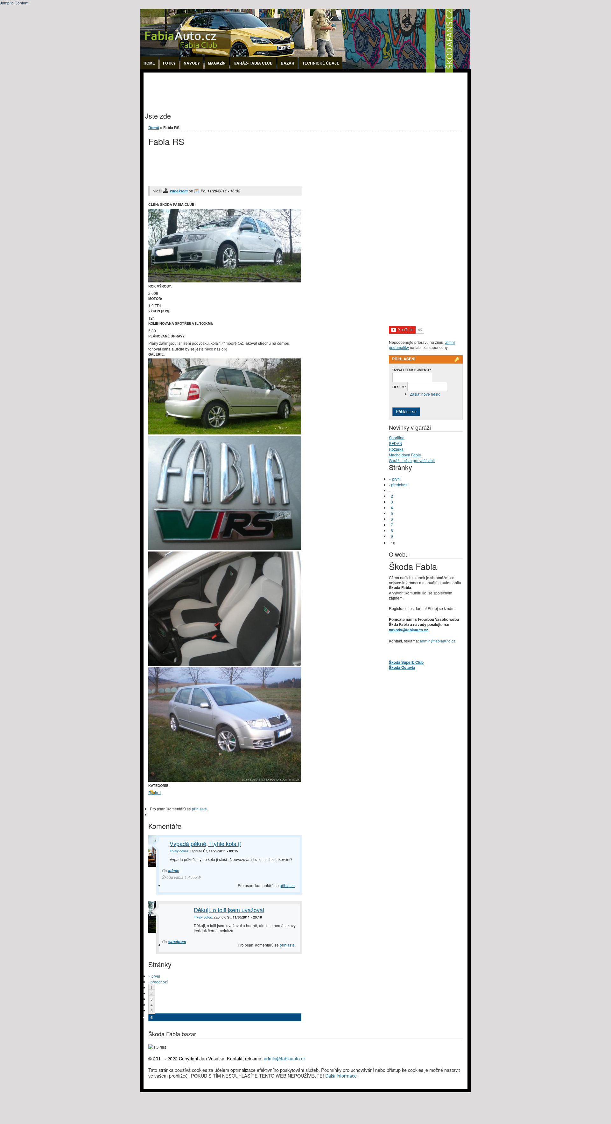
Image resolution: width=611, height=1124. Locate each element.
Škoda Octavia (402, 667)
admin (173, 870)
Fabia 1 (154, 792)
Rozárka (396, 449)
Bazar (287, 63)
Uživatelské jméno (411, 369)
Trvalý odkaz (179, 851)
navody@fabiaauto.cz (408, 630)
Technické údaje (320, 63)
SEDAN (395, 443)
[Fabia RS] (224, 664)
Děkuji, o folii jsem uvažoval (229, 909)
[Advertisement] (259, 87)
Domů (153, 127)
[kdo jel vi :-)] (224, 548)
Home (149, 63)
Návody (192, 63)
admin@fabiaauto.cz (437, 640)
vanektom (179, 191)
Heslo (399, 387)
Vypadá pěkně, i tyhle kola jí (205, 843)
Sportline (396, 437)
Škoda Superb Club (406, 662)
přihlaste (199, 808)
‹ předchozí (158, 981)
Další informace (341, 1075)
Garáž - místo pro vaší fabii (412, 460)
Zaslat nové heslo (425, 394)
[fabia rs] (224, 432)
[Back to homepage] (305, 70)
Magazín (217, 63)
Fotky (169, 63)
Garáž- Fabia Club (253, 63)
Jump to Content (14, 2)
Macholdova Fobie (405, 454)
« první (154, 976)
